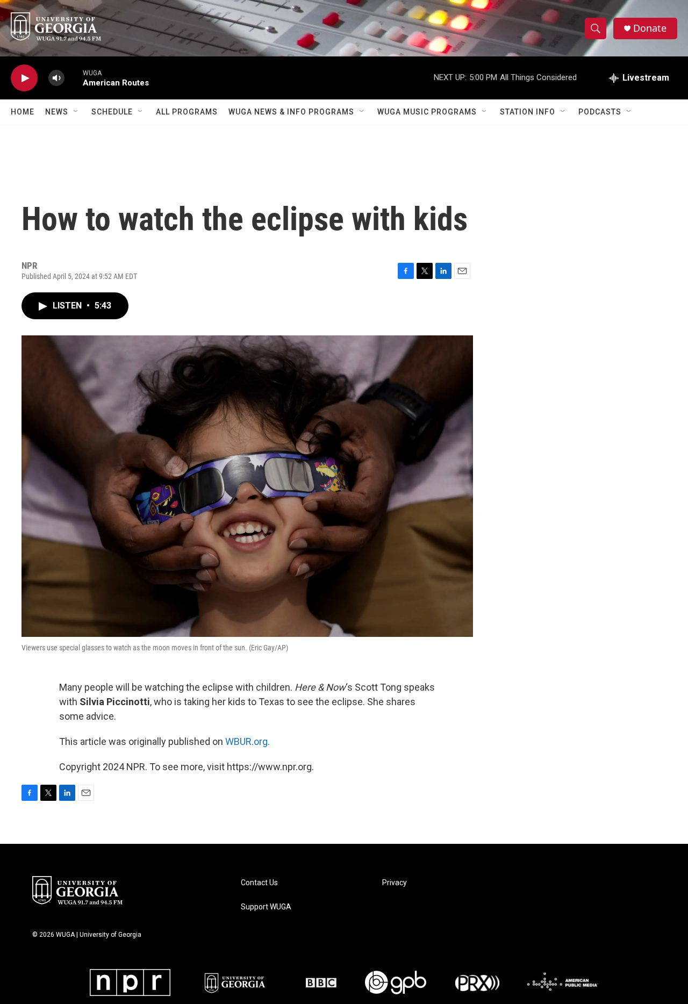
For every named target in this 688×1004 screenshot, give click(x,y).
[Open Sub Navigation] (76, 111)
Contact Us (259, 883)
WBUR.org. (247, 741)
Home (22, 111)
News (56, 111)
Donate (649, 28)
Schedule (112, 111)
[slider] (73, 77)
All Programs (187, 111)
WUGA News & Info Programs (291, 111)
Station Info (527, 111)
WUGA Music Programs (427, 111)
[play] (24, 78)
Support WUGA (266, 907)
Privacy (394, 883)
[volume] (56, 78)
